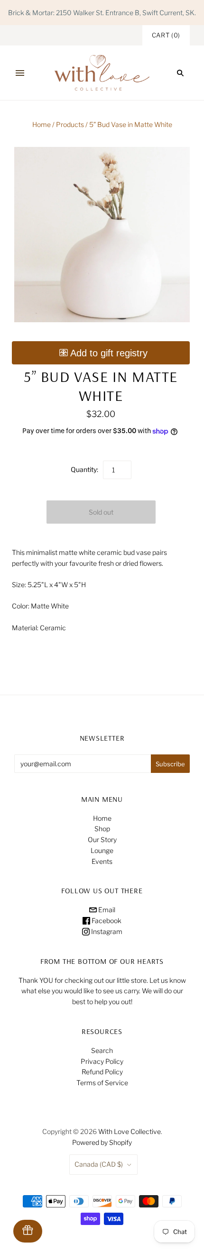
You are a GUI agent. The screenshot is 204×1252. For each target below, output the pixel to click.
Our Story (102, 839)
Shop (102, 829)
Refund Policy (102, 1072)
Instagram (106, 931)
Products (70, 124)
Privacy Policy (102, 1061)
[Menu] (20, 73)
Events (102, 861)
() (166, 35)
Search (102, 1050)
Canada (98, 1164)
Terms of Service (102, 1083)
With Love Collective (129, 1131)
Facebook (105, 920)
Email (106, 910)
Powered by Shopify (102, 1142)
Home (41, 124)
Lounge (102, 850)
